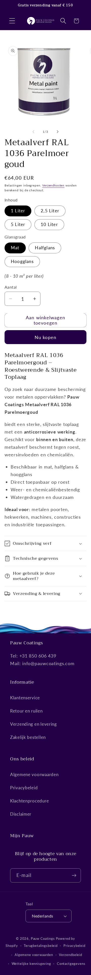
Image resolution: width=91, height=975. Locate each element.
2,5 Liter (50, 210)
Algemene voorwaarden (34, 774)
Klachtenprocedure (29, 800)
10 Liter (49, 224)
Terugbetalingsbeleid (41, 946)
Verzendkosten (53, 185)
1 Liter (18, 210)
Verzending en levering (33, 724)
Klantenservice (25, 697)
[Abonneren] (74, 875)
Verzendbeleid (70, 955)
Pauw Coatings (43, 938)
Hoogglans (22, 261)
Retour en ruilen (26, 711)
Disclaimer (20, 814)
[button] (12, 21)
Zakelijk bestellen (28, 737)
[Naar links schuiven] (33, 131)
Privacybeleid (24, 787)
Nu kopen (46, 337)
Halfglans (45, 247)
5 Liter (18, 224)
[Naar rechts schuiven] (57, 131)
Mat (15, 247)
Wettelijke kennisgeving (31, 964)
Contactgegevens (71, 964)
